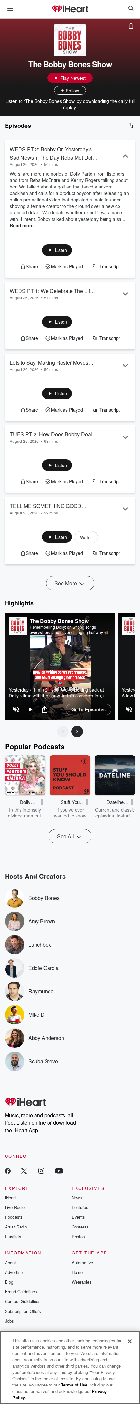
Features (80, 1207)
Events (78, 1217)
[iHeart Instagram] (41, 1171)
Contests (80, 1227)
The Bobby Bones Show (59, 620)
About (10, 1262)
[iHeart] (70, 9)
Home (77, 1272)
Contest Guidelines (23, 1301)
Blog (9, 1282)
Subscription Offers (23, 1311)
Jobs (9, 1321)
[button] (57, 250)
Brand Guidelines (21, 1292)
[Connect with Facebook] (8, 1171)
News (77, 1197)
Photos (78, 1236)
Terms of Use (74, 1385)
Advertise (14, 1272)
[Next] (77, 731)
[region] (60, 666)
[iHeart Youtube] (59, 1171)
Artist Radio (16, 1227)
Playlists (13, 1236)
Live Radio (15, 1207)
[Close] (129, 1341)
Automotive (82, 1262)
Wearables (81, 1282)
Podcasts (14, 1217)
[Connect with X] (24, 1171)
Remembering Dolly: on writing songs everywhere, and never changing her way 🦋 (69, 629)
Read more (22, 225)
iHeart (10, 1197)
